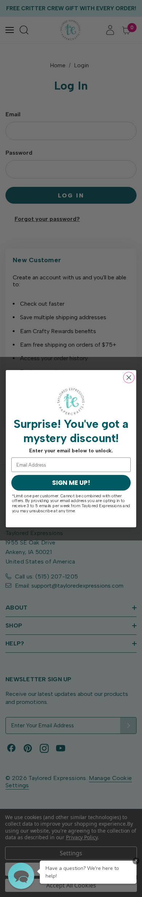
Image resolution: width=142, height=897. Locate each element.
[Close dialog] (129, 377)
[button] (21, 876)
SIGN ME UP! (71, 482)
